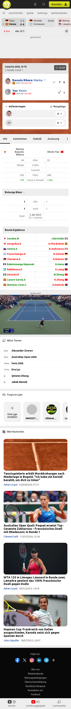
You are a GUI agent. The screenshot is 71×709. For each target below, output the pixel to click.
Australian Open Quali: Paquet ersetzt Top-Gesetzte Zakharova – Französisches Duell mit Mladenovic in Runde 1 (34, 529)
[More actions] (67, 139)
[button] (44, 4)
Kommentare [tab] (20, 138)
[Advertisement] (35, 47)
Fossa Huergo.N (16, 254)
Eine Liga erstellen (12, 415)
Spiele (30, 12)
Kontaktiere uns (35, 690)
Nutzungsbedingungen (36, 677)
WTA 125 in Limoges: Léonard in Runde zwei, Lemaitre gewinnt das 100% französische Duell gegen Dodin (34, 580)
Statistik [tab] (37, 138)
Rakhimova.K (14, 269)
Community (59, 705)
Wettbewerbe (59, 12)
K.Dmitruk (58, 284)
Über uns (35, 669)
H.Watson (58, 259)
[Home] (4, 13)
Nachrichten (16, 12)
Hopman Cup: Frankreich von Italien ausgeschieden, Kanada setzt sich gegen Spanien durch (31, 632)
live (7, 31)
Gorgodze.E (14, 243)
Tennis (12, 705)
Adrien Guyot (11, 484)
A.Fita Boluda (56, 243)
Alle (19, 31)
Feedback (35, 694)
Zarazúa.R (13, 274)
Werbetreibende (35, 673)
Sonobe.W (13, 238)
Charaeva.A (14, 259)
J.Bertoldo (57, 238)
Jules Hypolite (11, 640)
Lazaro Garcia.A (16, 279)
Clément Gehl (11, 536)
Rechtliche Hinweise (35, 686)
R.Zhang (59, 279)
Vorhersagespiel (35, 705)
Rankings (42, 12)
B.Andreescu (56, 248)
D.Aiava (59, 264)
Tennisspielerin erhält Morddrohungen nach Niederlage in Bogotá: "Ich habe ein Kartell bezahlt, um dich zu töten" (34, 477)
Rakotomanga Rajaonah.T (20, 264)
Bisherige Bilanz (13, 192)
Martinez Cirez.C (16, 284)
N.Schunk (58, 254)
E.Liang (59, 269)
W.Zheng (59, 274)
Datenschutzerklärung (35, 682)
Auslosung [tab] (53, 138)
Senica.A (12, 248)
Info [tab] (5, 138)
